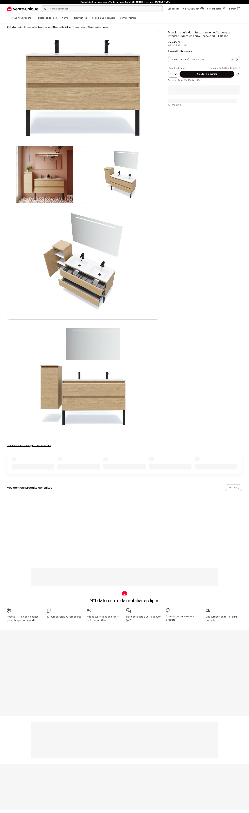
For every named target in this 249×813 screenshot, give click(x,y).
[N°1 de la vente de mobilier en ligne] (23, 8)
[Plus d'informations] (239, 68)
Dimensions (186, 51)
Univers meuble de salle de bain (38, 27)
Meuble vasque (79, 27)
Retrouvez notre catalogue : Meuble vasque (29, 445)
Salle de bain (16, 27)
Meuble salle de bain (62, 27)
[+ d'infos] (202, 80)
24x (194, 80)
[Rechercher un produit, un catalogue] (45, 9)
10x (185, 80)
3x (179, 80)
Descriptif (173, 51)
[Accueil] (8, 27)
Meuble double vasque (98, 27)
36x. (198, 80)
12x (189, 80)
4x (182, 80)
